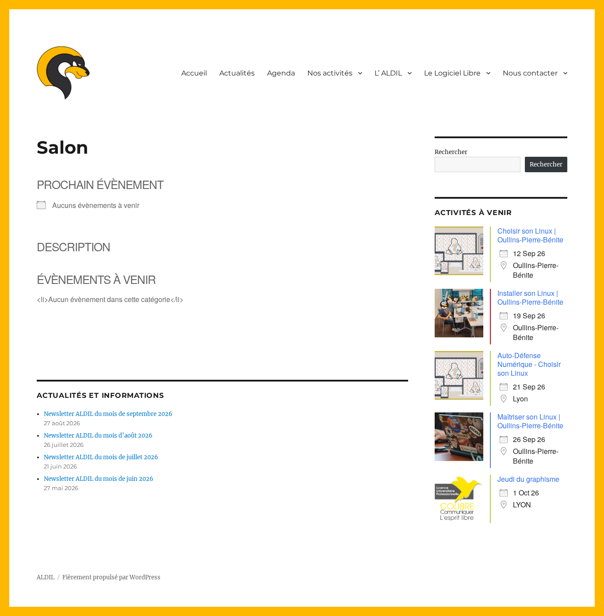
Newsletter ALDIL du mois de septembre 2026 (108, 414)
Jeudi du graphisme (528, 479)
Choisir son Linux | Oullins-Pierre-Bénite (530, 235)
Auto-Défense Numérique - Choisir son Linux (529, 364)
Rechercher (451, 152)
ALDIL (45, 577)
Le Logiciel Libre (452, 73)
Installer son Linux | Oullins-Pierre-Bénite (530, 297)
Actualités (237, 73)
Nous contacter (530, 73)
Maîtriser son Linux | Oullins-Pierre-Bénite (530, 421)
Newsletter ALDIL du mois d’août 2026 (98, 435)
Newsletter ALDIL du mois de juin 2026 (98, 479)
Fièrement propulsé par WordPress (111, 577)
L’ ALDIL (388, 73)
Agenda (281, 73)
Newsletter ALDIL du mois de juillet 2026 (101, 457)
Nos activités (329, 73)
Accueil (194, 73)
